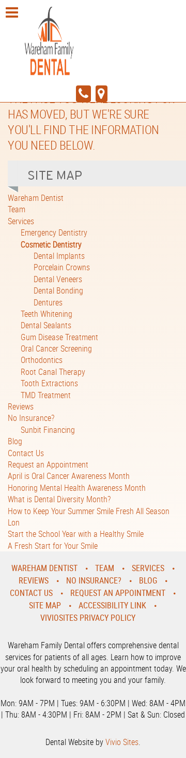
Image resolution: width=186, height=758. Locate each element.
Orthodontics (42, 360)
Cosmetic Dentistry (51, 244)
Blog (15, 441)
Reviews (21, 406)
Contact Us (26, 453)
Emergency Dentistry (54, 232)
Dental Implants (59, 255)
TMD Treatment (46, 395)
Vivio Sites (121, 742)
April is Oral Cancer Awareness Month (69, 476)
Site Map (45, 605)
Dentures (48, 302)
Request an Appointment (48, 464)
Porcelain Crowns (62, 267)
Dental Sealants (46, 325)
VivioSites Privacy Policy (87, 617)
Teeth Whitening (46, 313)
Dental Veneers (58, 279)
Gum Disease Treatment (59, 337)
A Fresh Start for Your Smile (53, 545)
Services (21, 221)
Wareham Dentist (36, 197)
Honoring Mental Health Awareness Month (77, 487)
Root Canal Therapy (53, 371)
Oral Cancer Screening (56, 348)
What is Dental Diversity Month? (59, 499)
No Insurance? (31, 418)
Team (16, 209)
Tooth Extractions (49, 383)
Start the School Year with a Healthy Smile (76, 534)
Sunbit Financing (48, 429)
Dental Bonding (58, 290)
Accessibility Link (112, 605)
